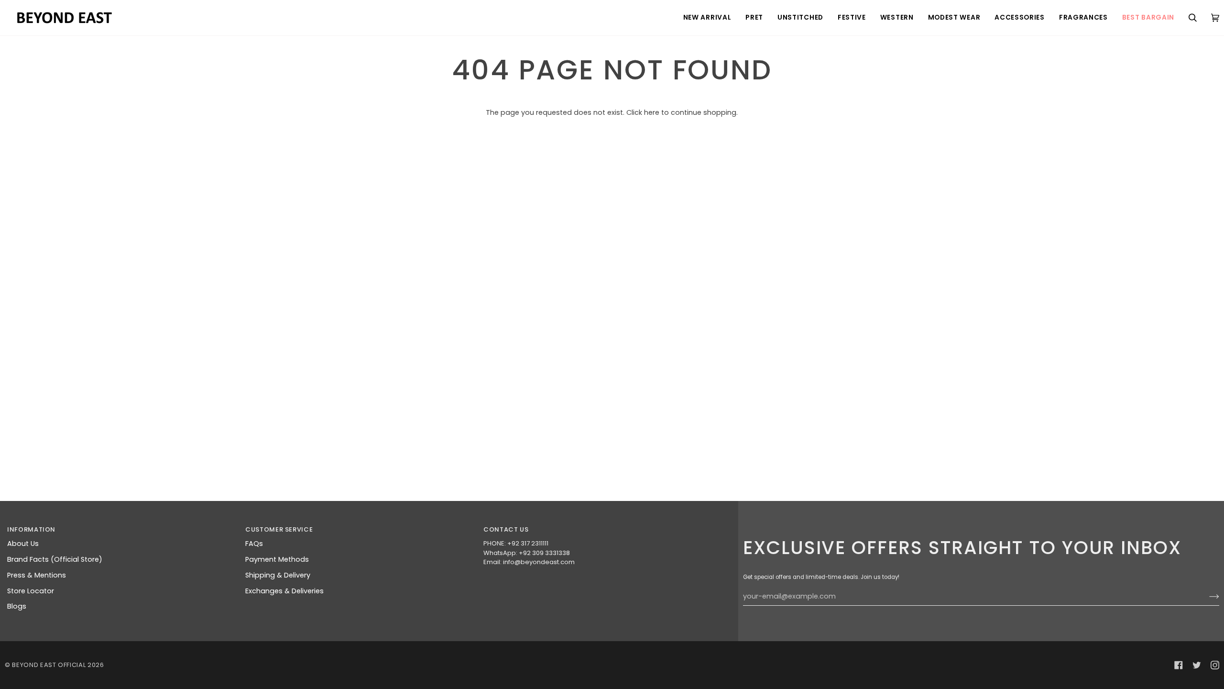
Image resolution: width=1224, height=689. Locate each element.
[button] (707, 17)
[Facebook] (1178, 665)
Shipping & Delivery (277, 575)
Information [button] (31, 529)
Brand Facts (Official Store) (54, 559)
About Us (23, 543)
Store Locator (30, 591)
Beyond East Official (49, 664)
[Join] (1206, 596)
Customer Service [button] (279, 529)
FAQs (254, 543)
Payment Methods (277, 559)
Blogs (16, 606)
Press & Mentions (36, 575)
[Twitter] (1196, 665)
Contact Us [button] (506, 529)
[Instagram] (1215, 665)
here (651, 112)
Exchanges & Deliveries (284, 591)
